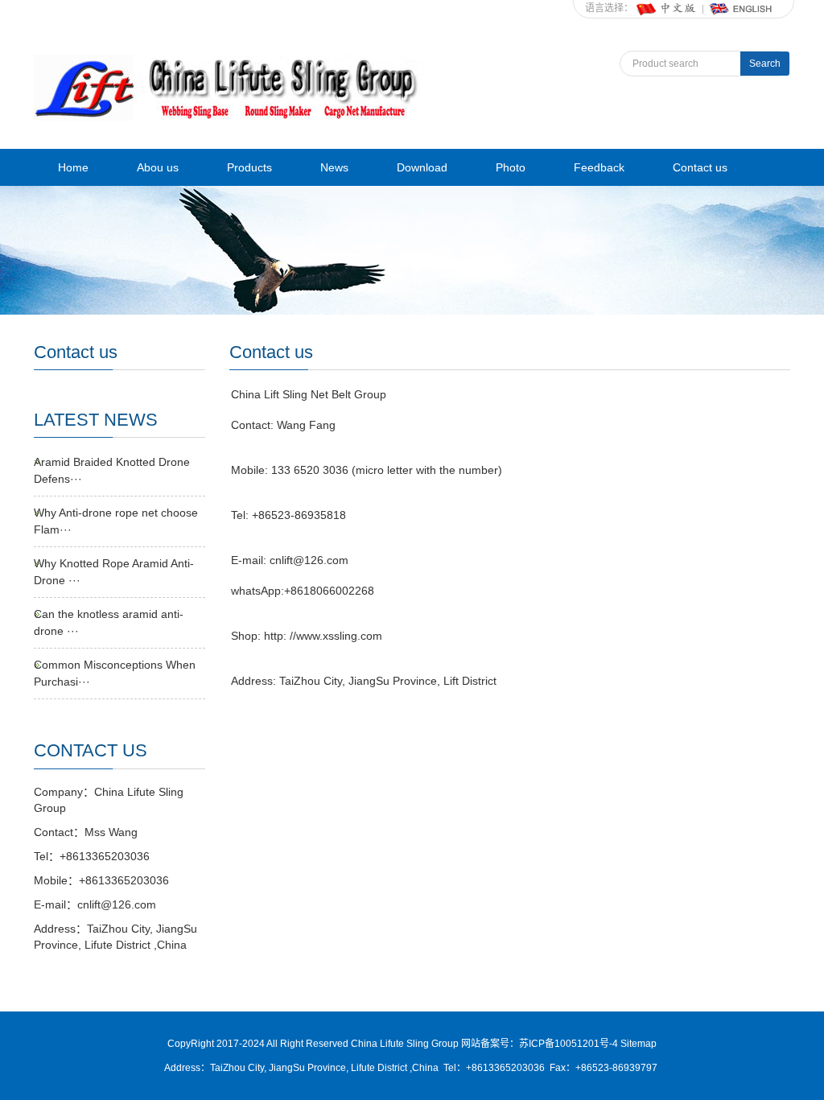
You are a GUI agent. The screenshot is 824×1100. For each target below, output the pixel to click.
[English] (741, 8)
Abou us (158, 167)
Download (422, 167)
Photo (510, 167)
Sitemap (638, 1043)
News (334, 167)
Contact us (700, 167)
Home (73, 167)
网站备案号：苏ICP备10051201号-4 (540, 1043)
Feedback (599, 167)
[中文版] (667, 8)
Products (249, 167)
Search (765, 63)
